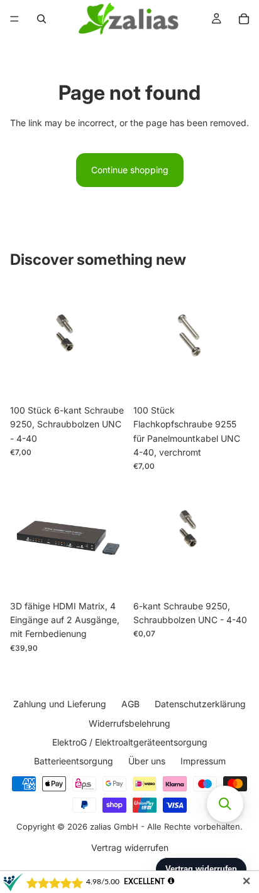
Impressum (203, 761)
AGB (130, 703)
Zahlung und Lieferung (59, 703)
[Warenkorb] (244, 19)
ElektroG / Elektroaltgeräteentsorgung (129, 742)
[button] (225, 804)
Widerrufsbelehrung (129, 722)
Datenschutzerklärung (200, 703)
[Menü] (14, 18)
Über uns (146, 761)
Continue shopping (129, 169)
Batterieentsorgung (73, 761)
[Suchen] (41, 19)
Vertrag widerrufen (129, 847)
